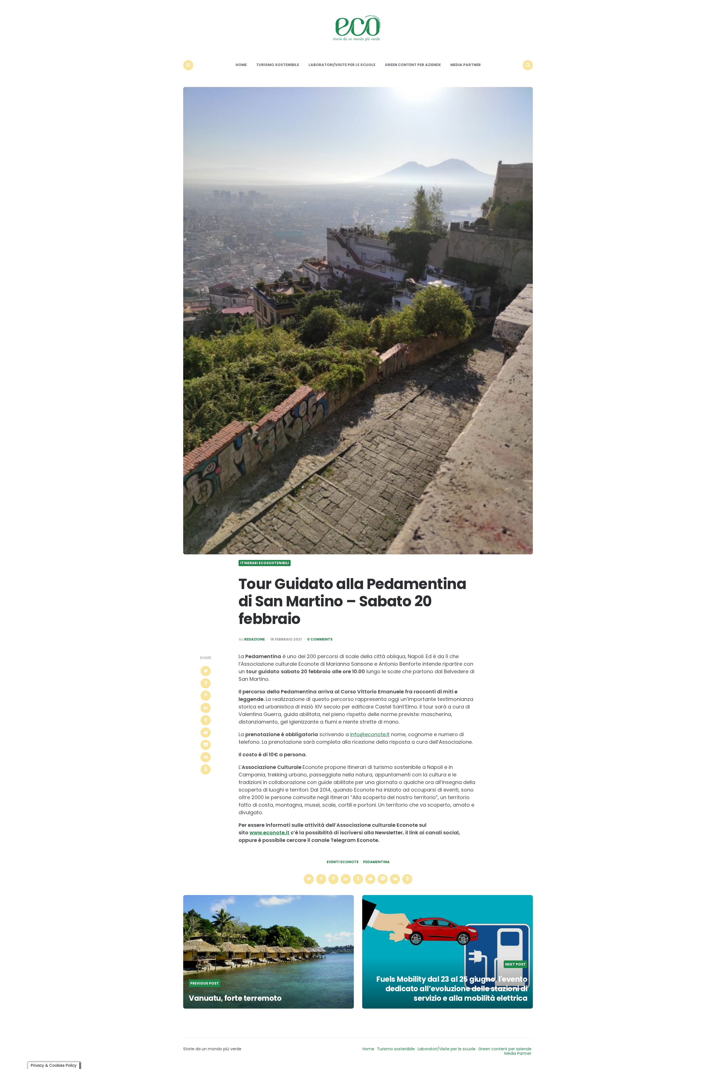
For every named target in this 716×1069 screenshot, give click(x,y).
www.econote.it (269, 832)
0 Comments (320, 639)
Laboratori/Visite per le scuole (341, 64)
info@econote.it (370, 734)
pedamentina (376, 862)
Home (241, 64)
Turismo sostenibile (277, 64)
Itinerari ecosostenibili (264, 563)
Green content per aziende (413, 64)
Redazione (254, 639)
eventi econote (343, 862)
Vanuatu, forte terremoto (235, 998)
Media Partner (465, 64)
